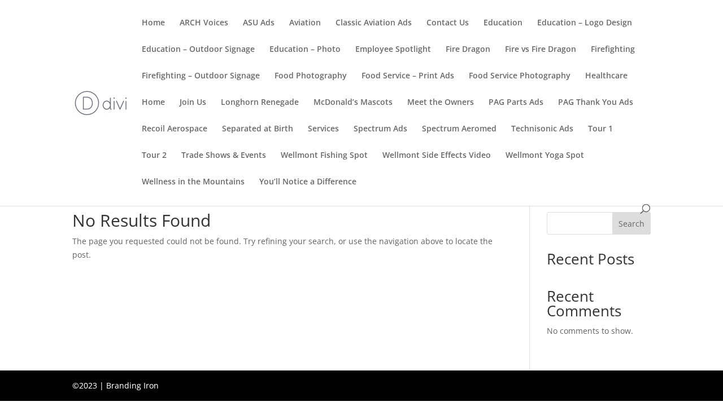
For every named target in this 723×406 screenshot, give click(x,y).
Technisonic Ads (542, 129)
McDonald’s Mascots (353, 102)
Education (503, 23)
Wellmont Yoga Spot (545, 155)
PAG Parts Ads (516, 102)
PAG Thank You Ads (595, 102)
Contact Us (447, 23)
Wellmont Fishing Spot (324, 155)
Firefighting (613, 49)
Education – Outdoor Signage (198, 49)
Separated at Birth (257, 129)
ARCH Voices (204, 23)
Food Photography (311, 76)
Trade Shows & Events (223, 155)
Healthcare (606, 76)
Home (153, 23)
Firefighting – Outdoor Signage (201, 76)
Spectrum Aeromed (459, 129)
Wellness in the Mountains (193, 182)
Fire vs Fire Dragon (540, 49)
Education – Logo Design (584, 23)
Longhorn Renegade (260, 102)
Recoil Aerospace (174, 129)
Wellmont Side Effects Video (436, 155)
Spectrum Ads (380, 129)
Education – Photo (305, 49)
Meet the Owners (440, 102)
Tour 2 (154, 155)
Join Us (193, 102)
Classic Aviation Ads (374, 23)
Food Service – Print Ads (408, 76)
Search (631, 223)
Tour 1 (600, 129)
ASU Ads (259, 23)
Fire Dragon (468, 49)
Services (323, 129)
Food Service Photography (519, 76)
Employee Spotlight (393, 49)
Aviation (305, 23)
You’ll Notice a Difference (307, 182)
